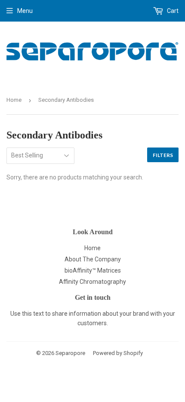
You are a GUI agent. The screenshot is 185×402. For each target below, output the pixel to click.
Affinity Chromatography (92, 281)
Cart (172, 10)
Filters (163, 155)
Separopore (70, 353)
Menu (25, 10)
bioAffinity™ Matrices (93, 270)
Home (14, 100)
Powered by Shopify (118, 353)
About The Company (93, 259)
